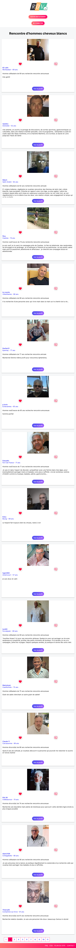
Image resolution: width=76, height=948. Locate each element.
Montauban (6, 70)
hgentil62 (6, 573)
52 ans (13, 126)
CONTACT (71, 946)
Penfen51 (6, 348)
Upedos (5, 124)
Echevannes (6, 406)
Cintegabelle (7, 856)
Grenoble (5, 126)
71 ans (18, 463)
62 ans (15, 182)
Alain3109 (6, 854)
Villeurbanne (7, 294)
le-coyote (6, 292)
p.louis (5, 404)
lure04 (4, 629)
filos (4, 236)
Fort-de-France (8, 463)
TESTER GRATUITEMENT (38, 16)
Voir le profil (38, 89)
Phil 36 (5, 798)
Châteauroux (7, 799)
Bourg (4, 519)
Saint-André (6, 182)
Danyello (5, 461)
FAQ (46, 946)
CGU (51, 946)
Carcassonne (7, 743)
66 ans (15, 294)
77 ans (12, 350)
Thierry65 (6, 910)
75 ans (15, 687)
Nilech (4, 180)
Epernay (5, 350)
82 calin (5, 68)
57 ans (15, 575)
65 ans (15, 406)
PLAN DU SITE (59, 946)
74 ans (12, 238)
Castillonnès (7, 687)
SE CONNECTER (38, 23)
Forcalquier (6, 631)
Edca (4, 517)
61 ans (21, 912)
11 (47, 939)
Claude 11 (6, 741)
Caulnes (5, 238)
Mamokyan (6, 685)
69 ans (15, 70)
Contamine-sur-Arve (10, 912)
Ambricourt (6, 575)
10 (43, 939)
